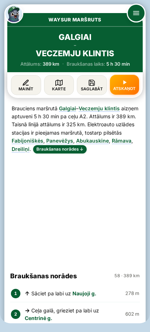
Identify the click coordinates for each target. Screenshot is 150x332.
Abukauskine (92, 141)
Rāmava (121, 141)
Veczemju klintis (99, 108)
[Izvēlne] (136, 13)
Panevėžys (59, 141)
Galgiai (67, 108)
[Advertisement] (75, 209)
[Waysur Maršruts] (13, 13)
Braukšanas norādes (59, 149)
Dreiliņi (20, 149)
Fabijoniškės (27, 141)
